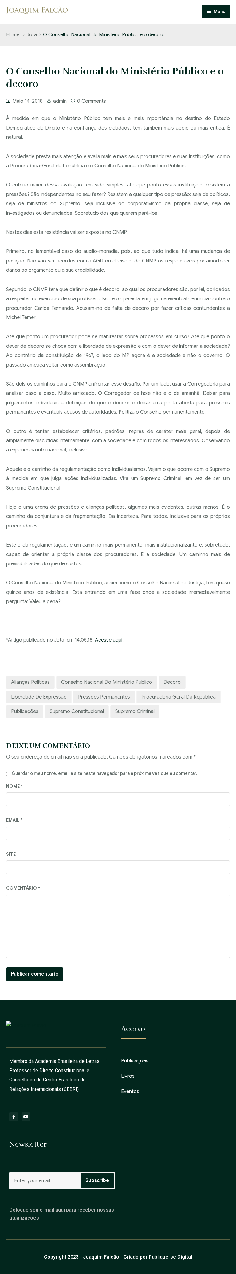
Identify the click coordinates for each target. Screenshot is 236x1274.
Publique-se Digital (170, 1257)
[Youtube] (26, 1116)
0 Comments (91, 101)
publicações (24, 711)
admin (60, 101)
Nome (14, 786)
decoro (172, 682)
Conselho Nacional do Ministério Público (106, 682)
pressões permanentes (104, 697)
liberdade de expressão (39, 697)
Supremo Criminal (135, 711)
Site (11, 854)
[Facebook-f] (13, 1116)
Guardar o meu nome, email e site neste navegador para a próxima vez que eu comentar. (104, 773)
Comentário (23, 888)
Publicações (134, 1061)
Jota (32, 35)
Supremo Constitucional (77, 711)
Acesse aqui (108, 640)
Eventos (130, 1091)
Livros (128, 1076)
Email (14, 820)
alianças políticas (30, 682)
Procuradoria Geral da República (178, 697)
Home (12, 35)
